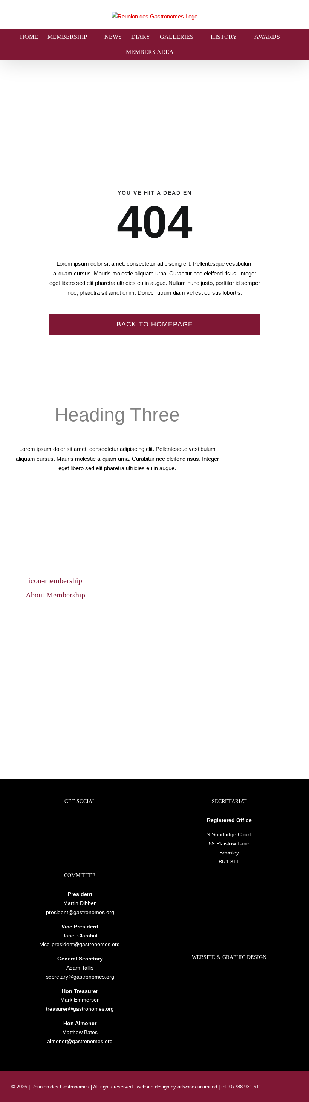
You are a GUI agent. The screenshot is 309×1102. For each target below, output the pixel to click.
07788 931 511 (244, 1087)
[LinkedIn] (69, 821)
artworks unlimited (198, 1087)
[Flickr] (80, 821)
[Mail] (90, 821)
